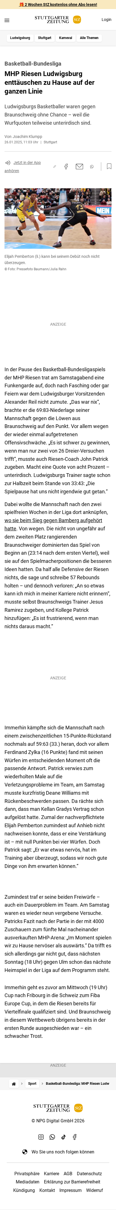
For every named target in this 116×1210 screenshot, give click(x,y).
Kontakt (47, 1190)
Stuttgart (44, 38)
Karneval (65, 38)
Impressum (70, 1190)
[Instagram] (41, 1137)
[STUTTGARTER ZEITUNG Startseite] (58, 20)
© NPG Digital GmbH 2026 (58, 1120)
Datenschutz (89, 1173)
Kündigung (24, 1190)
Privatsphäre (26, 1173)
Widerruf (94, 1190)
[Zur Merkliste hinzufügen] (107, 166)
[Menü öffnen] (7, 20)
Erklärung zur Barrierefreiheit (72, 1182)
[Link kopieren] (54, 166)
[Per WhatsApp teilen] (91, 166)
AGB (68, 1173)
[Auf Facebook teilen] (66, 166)
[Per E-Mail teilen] (79, 166)
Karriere (51, 1173)
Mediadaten (27, 1182)
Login (106, 19)
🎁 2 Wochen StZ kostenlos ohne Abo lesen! (58, 4)
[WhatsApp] (52, 1137)
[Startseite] (14, 1084)
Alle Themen (89, 38)
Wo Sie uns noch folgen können (63, 1152)
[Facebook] (74, 1137)
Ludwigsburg (20, 38)
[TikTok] (63, 1137)
